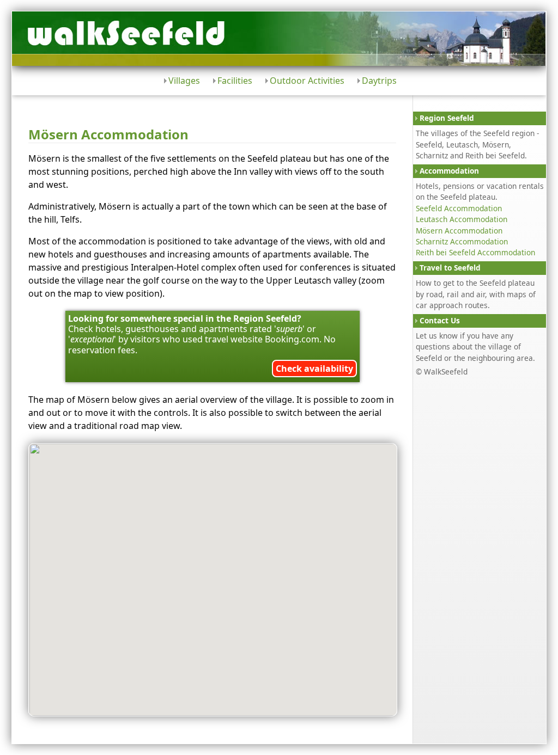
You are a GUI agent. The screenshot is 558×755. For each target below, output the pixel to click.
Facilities (234, 81)
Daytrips (379, 81)
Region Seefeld (447, 118)
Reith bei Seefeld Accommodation (475, 252)
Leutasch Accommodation (461, 219)
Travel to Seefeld (450, 267)
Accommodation (449, 170)
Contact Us (440, 320)
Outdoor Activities (307, 81)
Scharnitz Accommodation (462, 241)
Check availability (314, 369)
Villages (184, 81)
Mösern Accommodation (459, 230)
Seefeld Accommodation (459, 208)
